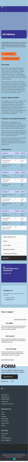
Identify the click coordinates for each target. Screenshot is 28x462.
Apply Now (6, 258)
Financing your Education (10, 253)
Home (2, 412)
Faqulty (5, 241)
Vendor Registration (6, 440)
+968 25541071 (4, 401)
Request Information (9, 249)
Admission (3, 416)
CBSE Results (4, 418)
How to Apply (7, 245)
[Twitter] (10, 447)
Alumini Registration (6, 438)
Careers (3, 435)
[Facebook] (7, 447)
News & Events (5, 423)
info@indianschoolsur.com (7, 403)
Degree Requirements (9, 237)
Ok (14, 458)
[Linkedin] (14, 447)
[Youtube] (17, 447)
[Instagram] (20, 447)
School (3, 414)
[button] (26, 9)
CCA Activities (4, 421)
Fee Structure (4, 433)
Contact (3, 425)
